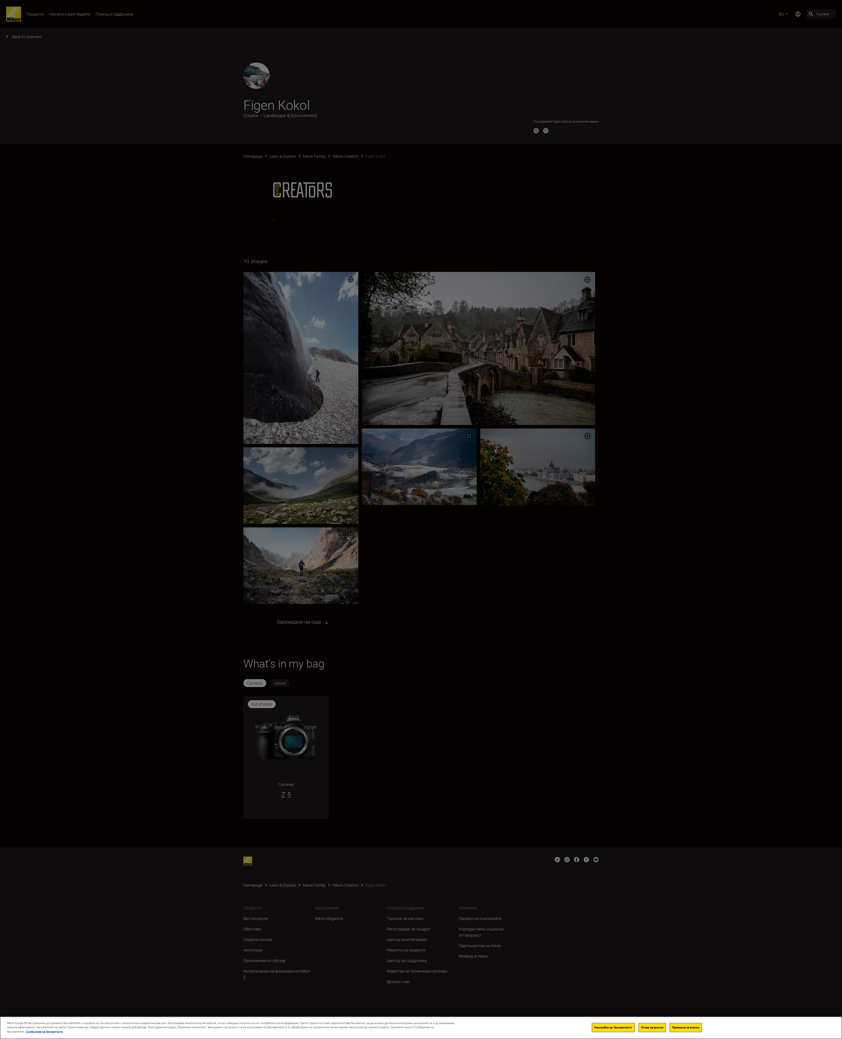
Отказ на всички (652, 1027)
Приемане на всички (685, 1027)
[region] (421, 1028)
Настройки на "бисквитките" (613, 1027)
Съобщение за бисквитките (44, 1032)
